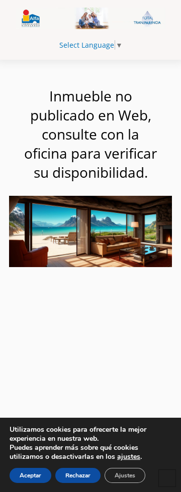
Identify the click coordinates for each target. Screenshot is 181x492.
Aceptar (30, 475)
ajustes (128, 456)
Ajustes (125, 475)
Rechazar (77, 475)
